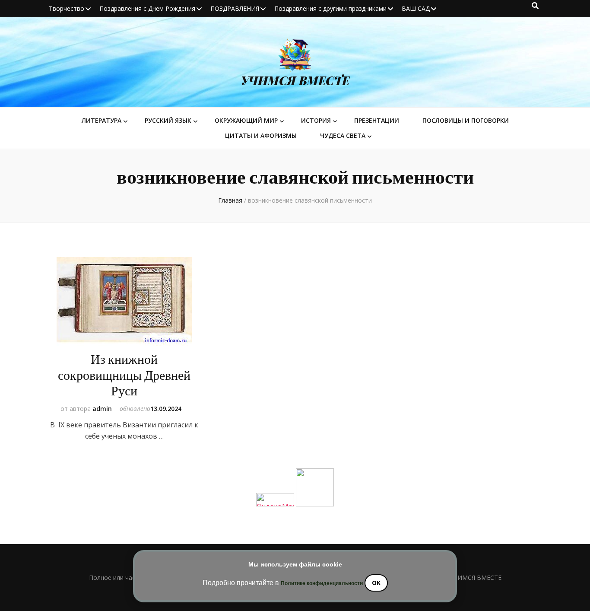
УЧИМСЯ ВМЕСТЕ (295, 80)
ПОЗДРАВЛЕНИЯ (234, 8)
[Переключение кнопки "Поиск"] (535, 5)
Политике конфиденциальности (322, 583)
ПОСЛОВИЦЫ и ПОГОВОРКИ (465, 120)
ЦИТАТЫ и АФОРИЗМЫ (261, 135)
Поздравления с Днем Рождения (147, 8)
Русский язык (168, 120)
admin (102, 408)
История (316, 120)
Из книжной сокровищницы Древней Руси (124, 375)
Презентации (376, 120)
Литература (101, 120)
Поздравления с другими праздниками (330, 8)
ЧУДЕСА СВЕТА (342, 135)
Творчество (66, 8)
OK (376, 583)
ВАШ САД (416, 8)
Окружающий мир (246, 120)
